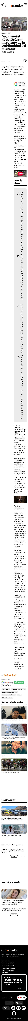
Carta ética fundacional (7, 962)
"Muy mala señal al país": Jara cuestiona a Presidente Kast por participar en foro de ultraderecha (22, 387)
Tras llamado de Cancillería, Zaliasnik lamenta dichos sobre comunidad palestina (22, 328)
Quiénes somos (5, 960)
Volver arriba (4, 997)
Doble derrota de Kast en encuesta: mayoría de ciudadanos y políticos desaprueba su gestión (22, 222)
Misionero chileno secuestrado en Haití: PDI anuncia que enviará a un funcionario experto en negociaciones (13, 738)
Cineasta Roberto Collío (18, 689)
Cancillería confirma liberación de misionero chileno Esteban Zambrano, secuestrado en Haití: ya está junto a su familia (12, 720)
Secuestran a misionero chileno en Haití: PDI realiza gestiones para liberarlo (12, 755)
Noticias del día (10, 882)
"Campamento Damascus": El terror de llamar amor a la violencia (13, 909)
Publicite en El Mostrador (8, 968)
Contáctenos (4, 972)
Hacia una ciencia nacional (11, 835)
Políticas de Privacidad (7, 965)
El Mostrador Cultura (7, 61)
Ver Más (13, 856)
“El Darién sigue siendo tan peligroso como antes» (10, 772)
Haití (19, 695)
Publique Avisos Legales (7, 970)
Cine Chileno (5, 689)
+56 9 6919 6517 (5, 956)
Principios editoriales (7, 963)
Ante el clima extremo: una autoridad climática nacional (11, 819)
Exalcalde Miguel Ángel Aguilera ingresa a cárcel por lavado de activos (22, 278)
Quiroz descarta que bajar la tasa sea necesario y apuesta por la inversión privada (12, 850)
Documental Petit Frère (9, 695)
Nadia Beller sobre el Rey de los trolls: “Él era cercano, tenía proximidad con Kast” (12, 902)
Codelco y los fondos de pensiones (11, 845)
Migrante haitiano (7, 698)
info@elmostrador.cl (15, 956)
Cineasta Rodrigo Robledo (9, 692)
